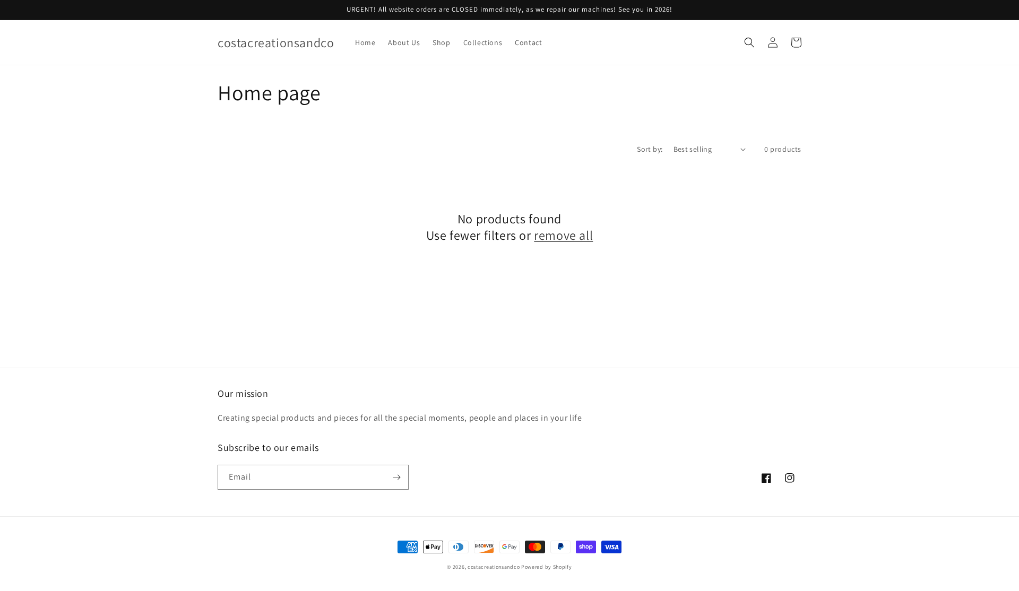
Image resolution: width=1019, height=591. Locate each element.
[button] (749, 42)
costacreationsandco (494, 566)
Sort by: (649, 149)
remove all (563, 235)
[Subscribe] (396, 477)
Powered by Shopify (546, 566)
